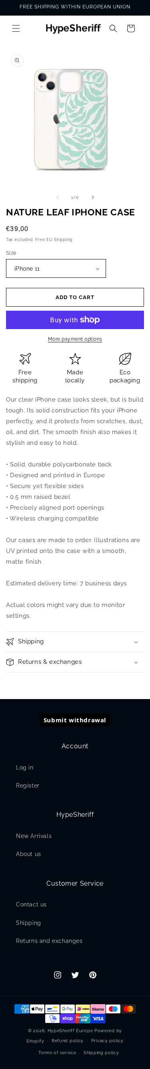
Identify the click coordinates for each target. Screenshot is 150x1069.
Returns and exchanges (49, 941)
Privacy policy (107, 1040)
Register (28, 785)
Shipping (28, 923)
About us (28, 854)
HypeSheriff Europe (70, 1030)
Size (11, 253)
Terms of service (57, 1052)
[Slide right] (93, 197)
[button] (16, 28)
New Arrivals (34, 836)
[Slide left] (57, 197)
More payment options (75, 339)
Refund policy (68, 1040)
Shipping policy (101, 1052)
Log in (25, 767)
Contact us (31, 904)
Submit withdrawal (75, 720)
